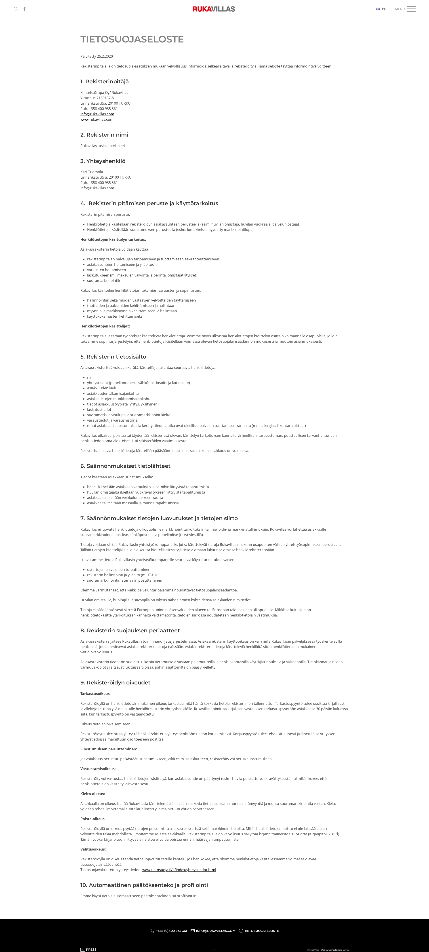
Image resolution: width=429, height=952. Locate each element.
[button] (15, 9)
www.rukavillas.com (97, 119)
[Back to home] (214, 9)
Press (91, 950)
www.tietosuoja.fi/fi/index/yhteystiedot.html (179, 869)
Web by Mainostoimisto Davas (335, 949)
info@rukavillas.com (97, 114)
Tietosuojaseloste (261, 931)
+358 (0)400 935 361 (171, 931)
